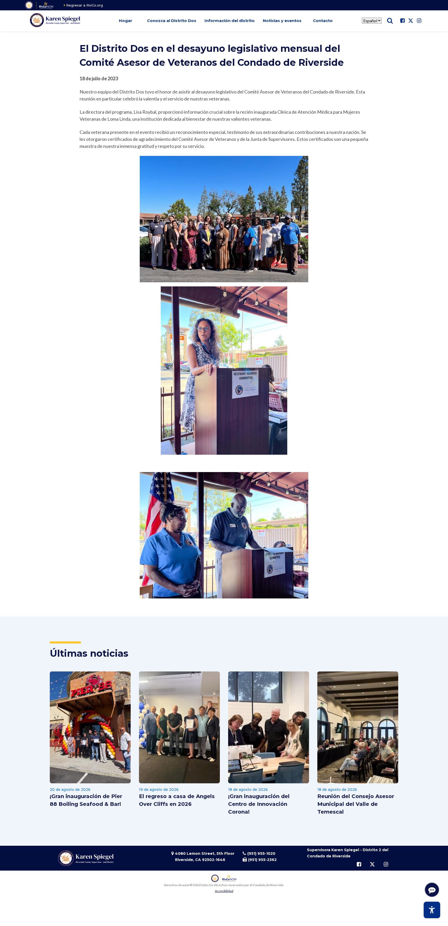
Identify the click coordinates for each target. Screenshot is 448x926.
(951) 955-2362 (262, 859)
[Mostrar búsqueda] (390, 21)
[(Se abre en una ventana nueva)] (39, 5)
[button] (126, 20)
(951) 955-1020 (261, 853)
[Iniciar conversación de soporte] (432, 890)
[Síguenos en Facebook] (402, 21)
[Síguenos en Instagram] (419, 21)
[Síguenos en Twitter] (411, 21)
